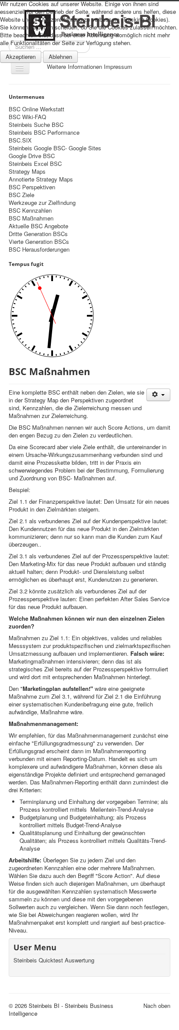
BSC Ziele (21, 195)
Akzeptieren (21, 56)
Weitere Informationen (74, 66)
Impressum (118, 66)
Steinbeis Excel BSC (35, 164)
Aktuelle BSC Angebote (38, 226)
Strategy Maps (27, 171)
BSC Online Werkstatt (36, 109)
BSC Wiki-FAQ (27, 117)
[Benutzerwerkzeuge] (158, 395)
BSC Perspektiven (32, 187)
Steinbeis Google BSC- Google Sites (55, 148)
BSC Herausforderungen (39, 249)
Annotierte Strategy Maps (41, 179)
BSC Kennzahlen (30, 210)
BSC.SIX (20, 140)
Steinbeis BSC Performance (44, 132)
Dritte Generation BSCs (38, 234)
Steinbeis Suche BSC (36, 125)
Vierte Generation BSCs (39, 242)
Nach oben (156, 1005)
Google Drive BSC (32, 156)
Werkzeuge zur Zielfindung (42, 203)
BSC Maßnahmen (31, 218)
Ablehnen (60, 56)
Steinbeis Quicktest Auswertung (53, 960)
